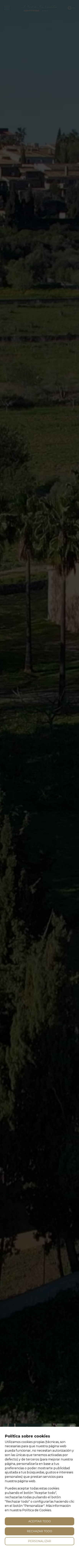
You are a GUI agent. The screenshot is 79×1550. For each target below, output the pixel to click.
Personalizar (39, 1541)
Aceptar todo (39, 1521)
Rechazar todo (39, 1531)
